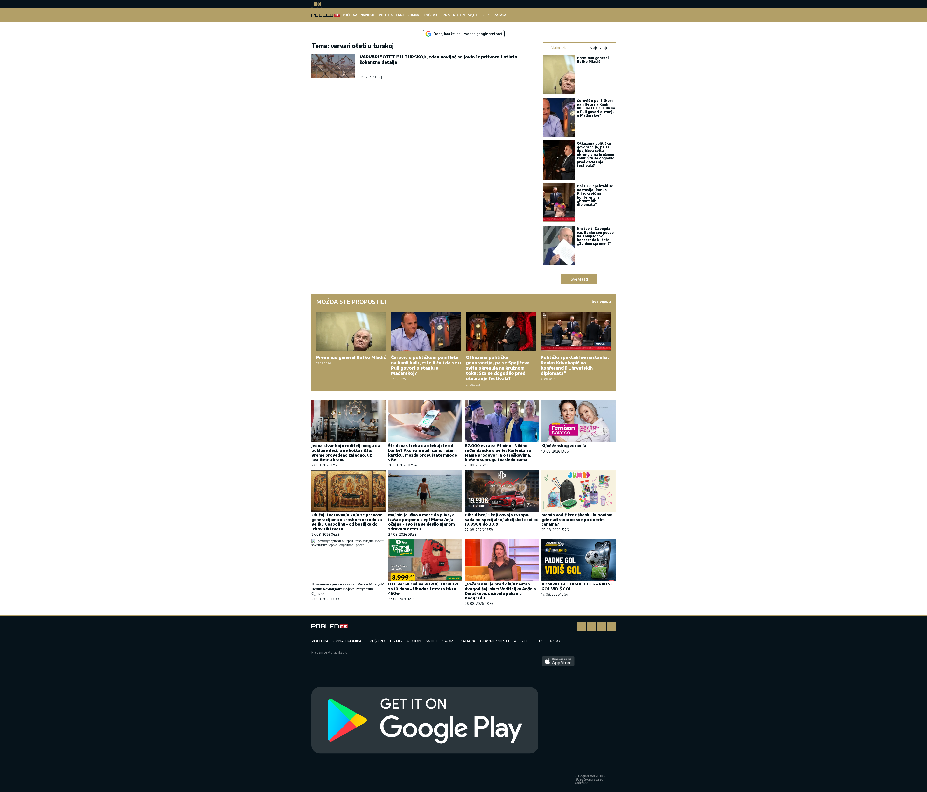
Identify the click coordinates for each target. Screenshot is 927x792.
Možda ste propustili (351, 301)
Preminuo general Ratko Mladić (593, 60)
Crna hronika (407, 15)
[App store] (558, 720)
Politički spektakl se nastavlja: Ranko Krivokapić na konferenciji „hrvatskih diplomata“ (595, 195)
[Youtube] (611, 626)
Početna (350, 15)
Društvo (429, 15)
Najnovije (368, 15)
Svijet (472, 15)
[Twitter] (601, 626)
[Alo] (316, 4)
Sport (486, 15)
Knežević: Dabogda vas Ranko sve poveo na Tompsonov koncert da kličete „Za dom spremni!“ (595, 236)
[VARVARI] (333, 66)
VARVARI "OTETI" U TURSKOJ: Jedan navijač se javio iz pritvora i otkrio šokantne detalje (438, 59)
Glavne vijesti (494, 641)
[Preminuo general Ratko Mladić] (559, 75)
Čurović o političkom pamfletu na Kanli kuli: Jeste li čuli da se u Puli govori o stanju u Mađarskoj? (596, 108)
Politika (386, 15)
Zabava (500, 15)
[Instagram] (591, 626)
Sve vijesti (579, 279)
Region (459, 15)
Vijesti (520, 641)
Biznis (445, 15)
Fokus (537, 641)
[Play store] (424, 720)
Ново (554, 641)
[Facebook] (581, 626)
